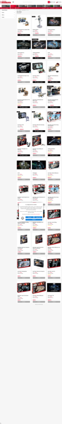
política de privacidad (36, 214)
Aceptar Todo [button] (38, 217)
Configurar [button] (34, 219)
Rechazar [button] (29, 217)
